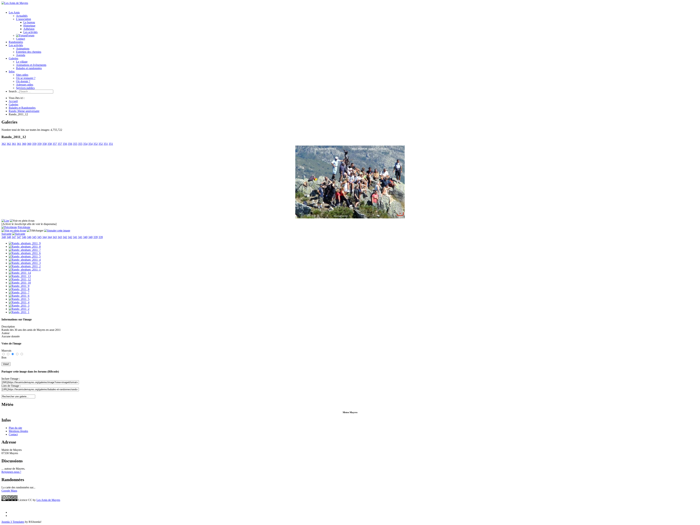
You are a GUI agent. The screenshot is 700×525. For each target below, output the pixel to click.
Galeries (13, 58)
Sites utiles (22, 74)
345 (34, 237)
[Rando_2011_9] (19, 285)
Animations (22, 48)
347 (14, 237)
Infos (12, 71)
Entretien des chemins (28, 51)
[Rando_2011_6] (19, 295)
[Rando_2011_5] (19, 299)
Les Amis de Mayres (48, 500)
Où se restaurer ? (25, 78)
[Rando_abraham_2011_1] (25, 269)
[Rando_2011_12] (20, 279)
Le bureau (29, 22)
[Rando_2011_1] (19, 312)
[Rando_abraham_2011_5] (25, 256)
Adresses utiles (24, 84)
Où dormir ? (23, 81)
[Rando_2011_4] (19, 302)
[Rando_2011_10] (20, 282)
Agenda (20, 55)
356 (65, 143)
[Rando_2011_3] (19, 305)
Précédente (24, 227)
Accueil (13, 101)
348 (3, 237)
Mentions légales (18, 431)
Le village (22, 61)
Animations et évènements (31, 64)
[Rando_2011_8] (19, 289)
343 (54, 237)
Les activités (30, 32)
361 (14, 143)
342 (65, 237)
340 (85, 237)
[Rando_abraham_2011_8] (25, 246)
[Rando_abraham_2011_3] (25, 263)
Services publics (25, 87)
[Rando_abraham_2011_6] (25, 253)
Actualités (22, 15)
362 (3, 143)
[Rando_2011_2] (19, 308)
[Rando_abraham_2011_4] (25, 259)
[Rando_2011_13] (20, 276)
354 (85, 143)
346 (24, 237)
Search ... (14, 91)
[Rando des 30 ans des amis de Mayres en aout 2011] (350, 217)
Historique (29, 25)
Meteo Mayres (350, 412)
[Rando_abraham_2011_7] (25, 249)
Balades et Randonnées (22, 107)
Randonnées (16, 42)
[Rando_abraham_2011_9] (25, 243)
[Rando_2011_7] (19, 292)
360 (24, 143)
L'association (23, 19)
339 (95, 237)
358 (44, 143)
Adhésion (28, 28)
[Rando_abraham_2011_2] (25, 266)
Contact (20, 38)
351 (106, 143)
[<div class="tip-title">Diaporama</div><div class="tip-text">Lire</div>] (5, 220)
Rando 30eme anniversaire (24, 111)
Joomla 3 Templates (12, 521)
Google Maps (9, 490)
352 (95, 143)
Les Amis (14, 12)
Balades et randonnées (29, 68)
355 (75, 143)
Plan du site (15, 427)
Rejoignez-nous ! (11, 471)
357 (54, 143)
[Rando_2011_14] (20, 272)
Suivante (6, 233)
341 (75, 237)
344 (44, 237)
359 (34, 143)
